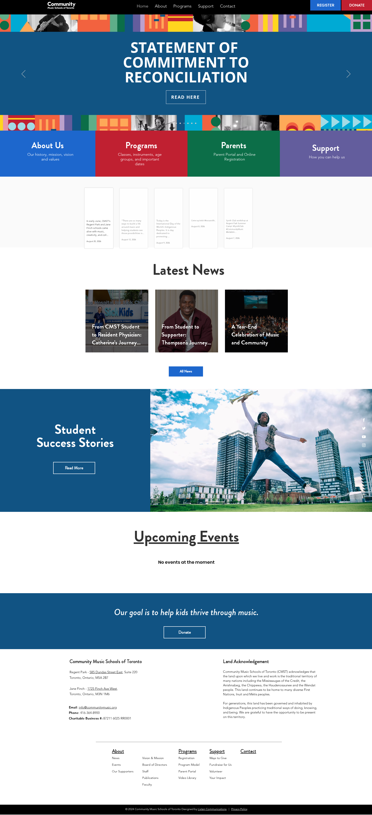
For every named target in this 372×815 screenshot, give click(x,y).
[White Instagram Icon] (363, 445)
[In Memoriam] (180, 123)
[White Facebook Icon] (363, 420)
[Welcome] (176, 123)
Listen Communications (212, 809)
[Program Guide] (188, 123)
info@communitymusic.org (98, 707)
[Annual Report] (195, 123)
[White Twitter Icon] (363, 428)
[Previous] (23, 74)
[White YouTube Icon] (363, 436)
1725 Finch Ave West (102, 689)
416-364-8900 (90, 713)
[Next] (348, 74)
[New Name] (191, 123)
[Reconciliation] (184, 123)
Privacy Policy (239, 809)
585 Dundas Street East (106, 672)
